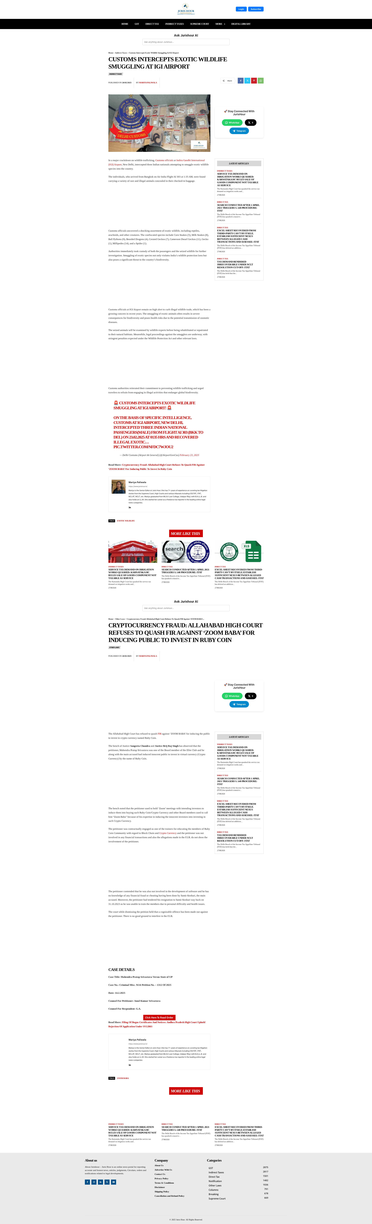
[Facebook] (241, 81)
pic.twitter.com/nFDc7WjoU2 (143, 447)
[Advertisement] (159, 207)
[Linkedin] (130, 507)
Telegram (241, 131)
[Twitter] (247, 81)
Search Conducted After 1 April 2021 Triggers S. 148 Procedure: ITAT (238, 208)
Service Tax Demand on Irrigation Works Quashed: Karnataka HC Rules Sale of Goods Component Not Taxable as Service (237, 179)
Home (110, 53)
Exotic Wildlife (126, 521)
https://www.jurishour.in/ (138, 486)
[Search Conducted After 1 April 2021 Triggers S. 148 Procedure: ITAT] (186, 552)
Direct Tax (222, 202)
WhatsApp (234, 122)
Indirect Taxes (121, 53)
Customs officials (164, 160)
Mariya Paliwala (148, 83)
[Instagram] (93, 1182)
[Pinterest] (254, 81)
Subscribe (256, 9)
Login (241, 9)
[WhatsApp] (261, 81)
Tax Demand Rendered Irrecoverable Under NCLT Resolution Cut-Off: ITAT (235, 264)
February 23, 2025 (189, 455)
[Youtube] (113, 1182)
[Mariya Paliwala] (119, 494)
